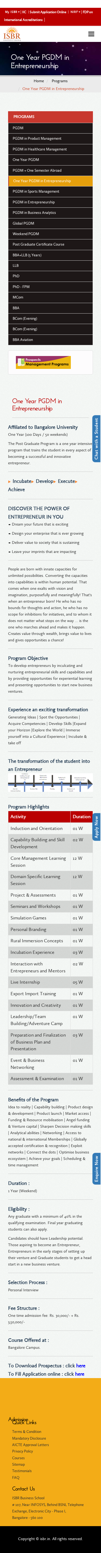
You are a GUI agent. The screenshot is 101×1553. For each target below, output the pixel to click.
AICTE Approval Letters (30, 1445)
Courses (18, 1458)
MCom (18, 297)
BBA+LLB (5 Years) (27, 255)
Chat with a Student (96, 439)
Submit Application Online (48, 11)
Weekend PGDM (26, 234)
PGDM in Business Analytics (34, 212)
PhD (16, 276)
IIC (24, 11)
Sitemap (18, 1464)
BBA (16, 308)
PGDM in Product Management (37, 138)
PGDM (18, 128)
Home (39, 80)
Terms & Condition (26, 1431)
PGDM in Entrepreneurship (34, 202)
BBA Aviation (23, 339)
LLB (16, 265)
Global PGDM (23, 223)
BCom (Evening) (25, 318)
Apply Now (96, 827)
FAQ (15, 1477)
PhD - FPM (21, 287)
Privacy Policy (22, 1451)
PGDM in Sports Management (36, 191)
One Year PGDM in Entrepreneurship (42, 181)
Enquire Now (96, 1169)
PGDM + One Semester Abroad (37, 170)
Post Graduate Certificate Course (38, 244)
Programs (60, 80)
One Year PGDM (26, 159)
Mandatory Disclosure (29, 1438)
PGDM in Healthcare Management (40, 149)
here (80, 1366)
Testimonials (22, 1471)
